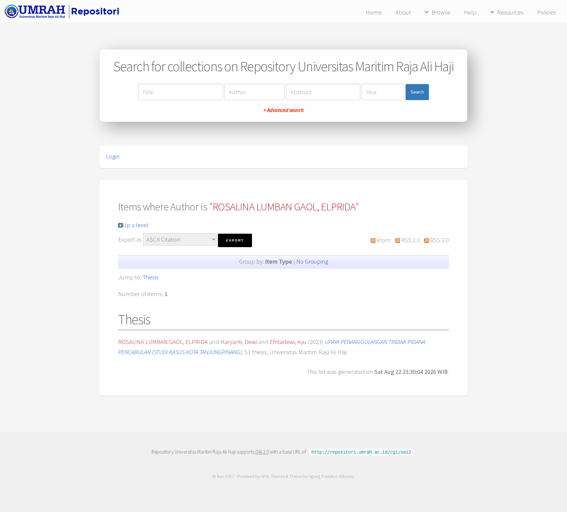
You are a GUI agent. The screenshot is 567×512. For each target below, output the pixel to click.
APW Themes (273, 476)
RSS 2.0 (439, 240)
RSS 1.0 (410, 240)
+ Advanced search (283, 110)
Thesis (150, 277)
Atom (384, 240)
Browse (441, 12)
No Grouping (312, 261)
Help (470, 12)
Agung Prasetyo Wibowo (331, 476)
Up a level (135, 225)
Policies (546, 12)
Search (417, 92)
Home (374, 12)
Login (113, 156)
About (403, 12)
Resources (510, 12)
